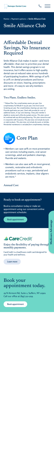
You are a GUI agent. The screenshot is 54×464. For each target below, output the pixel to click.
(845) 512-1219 (26, 296)
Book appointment (15, 219)
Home (6, 19)
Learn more (12, 261)
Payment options (18, 19)
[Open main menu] (47, 6)
